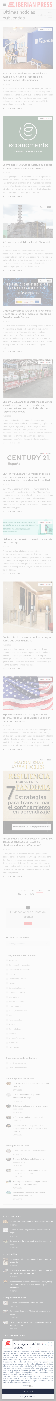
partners (17, 1351)
